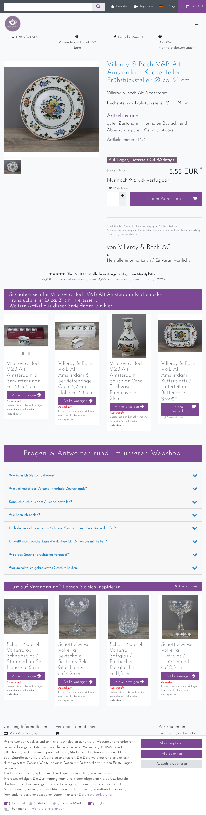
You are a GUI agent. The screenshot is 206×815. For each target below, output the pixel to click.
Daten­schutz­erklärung (95, 795)
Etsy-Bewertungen (126, 279)
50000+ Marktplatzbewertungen (176, 45)
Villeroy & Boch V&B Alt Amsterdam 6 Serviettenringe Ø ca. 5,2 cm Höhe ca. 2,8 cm (76, 378)
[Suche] (98, 7)
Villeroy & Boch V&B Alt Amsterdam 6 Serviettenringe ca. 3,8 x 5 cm (24, 375)
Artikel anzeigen (24, 395)
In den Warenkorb (164, 199)
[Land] (161, 6)
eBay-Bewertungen (82, 279)
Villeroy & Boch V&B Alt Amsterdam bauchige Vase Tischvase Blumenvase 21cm (127, 381)
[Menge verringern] (122, 202)
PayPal (101, 803)
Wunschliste (120, 188)
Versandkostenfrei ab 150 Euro (77, 45)
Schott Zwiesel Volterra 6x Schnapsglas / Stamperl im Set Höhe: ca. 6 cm (25, 656)
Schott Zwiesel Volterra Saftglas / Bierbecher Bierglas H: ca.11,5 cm (126, 659)
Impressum (82, 789)
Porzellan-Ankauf (130, 37)
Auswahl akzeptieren (171, 764)
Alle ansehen (187, 586)
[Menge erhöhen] (122, 195)
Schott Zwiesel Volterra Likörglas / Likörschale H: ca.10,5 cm (177, 656)
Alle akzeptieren (172, 743)
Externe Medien (72, 803)
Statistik (43, 803)
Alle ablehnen (172, 754)
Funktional (19, 809)
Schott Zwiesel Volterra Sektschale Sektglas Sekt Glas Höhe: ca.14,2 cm (74, 659)
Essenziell (19, 803)
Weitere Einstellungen (48, 809)
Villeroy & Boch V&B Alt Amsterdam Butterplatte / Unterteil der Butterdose (178, 378)
